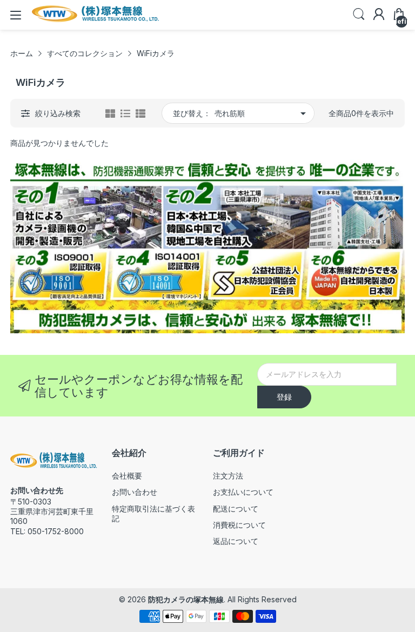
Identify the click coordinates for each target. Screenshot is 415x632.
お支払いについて (243, 491)
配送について (235, 508)
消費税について (239, 524)
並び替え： (192, 113)
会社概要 (127, 475)
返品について (235, 541)
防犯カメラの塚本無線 (186, 599)
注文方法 (228, 475)
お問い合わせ (134, 491)
